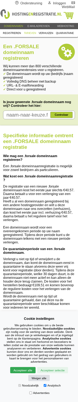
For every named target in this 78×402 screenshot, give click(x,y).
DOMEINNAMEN (13, 26)
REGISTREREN (12, 33)
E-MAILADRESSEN (38, 26)
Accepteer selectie (53, 370)
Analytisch (54, 385)
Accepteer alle (23, 370)
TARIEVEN (30, 33)
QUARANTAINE (65, 33)
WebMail (68, 7)
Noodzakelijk (30, 385)
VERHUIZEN (46, 33)
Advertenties (41, 393)
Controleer (61, 114)
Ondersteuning (31, 3)
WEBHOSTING (65, 26)
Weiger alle (39, 378)
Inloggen (59, 3)
